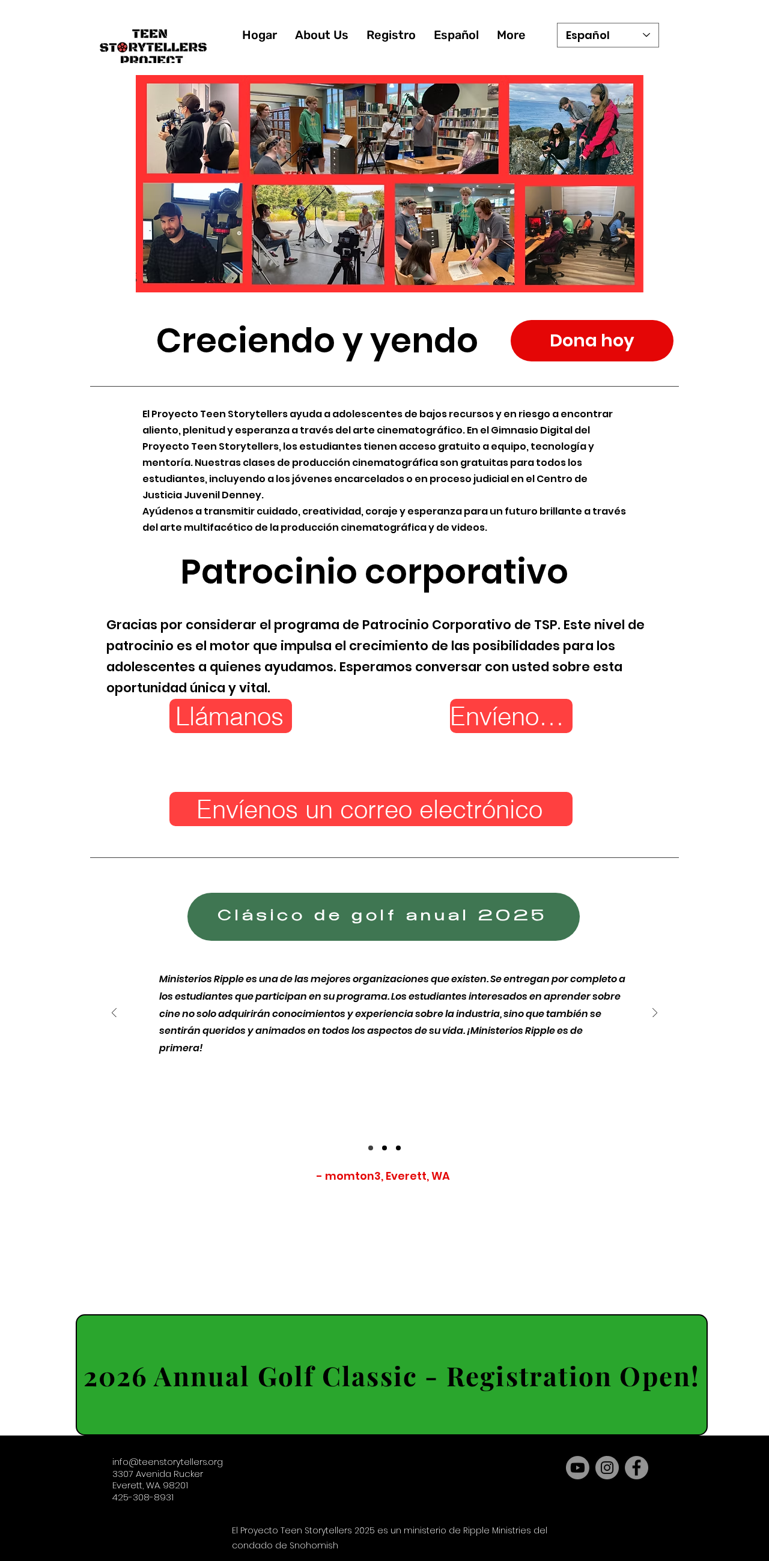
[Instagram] (607, 1467)
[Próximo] (654, 1013)
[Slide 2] (384, 1148)
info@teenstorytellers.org (167, 1461)
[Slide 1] (370, 1148)
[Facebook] (636, 1467)
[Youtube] (577, 1467)
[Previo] (114, 1013)
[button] (321, 35)
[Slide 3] (398, 1148)
